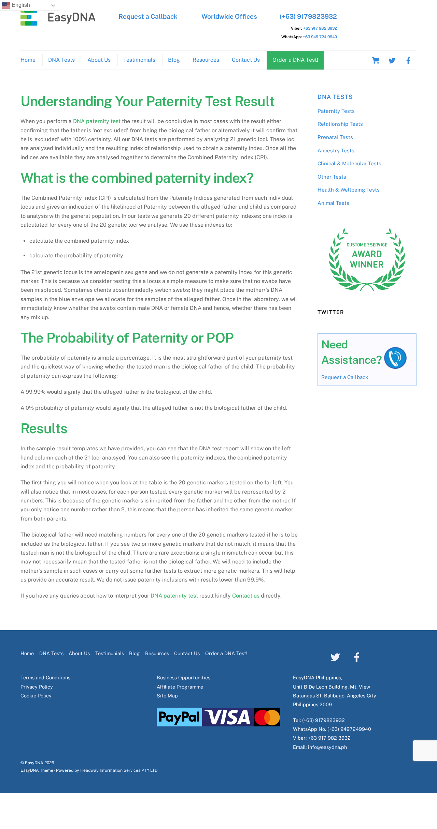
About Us (99, 60)
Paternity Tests (336, 111)
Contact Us (246, 60)
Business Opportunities (183, 677)
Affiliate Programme (180, 687)
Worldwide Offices (229, 16)
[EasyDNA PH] (58, 22)
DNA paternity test (97, 121)
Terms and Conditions (45, 677)
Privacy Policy (36, 687)
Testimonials (139, 60)
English (20, 5)
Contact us (245, 595)
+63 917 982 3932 (320, 28)
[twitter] (392, 60)
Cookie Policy (36, 695)
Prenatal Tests (335, 137)
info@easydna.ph (327, 747)
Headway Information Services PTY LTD (118, 770)
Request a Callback (148, 16)
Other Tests (332, 177)
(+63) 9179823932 (308, 16)
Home (28, 60)
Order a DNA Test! (295, 60)
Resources (206, 60)
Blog (174, 60)
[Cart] (375, 60)
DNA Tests (61, 60)
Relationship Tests (340, 124)
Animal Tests (333, 203)
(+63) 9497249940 (349, 729)
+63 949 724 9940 (320, 36)
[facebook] (408, 60)
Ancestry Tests (336, 150)
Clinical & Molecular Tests (349, 163)
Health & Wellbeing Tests (349, 190)
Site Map (167, 695)
